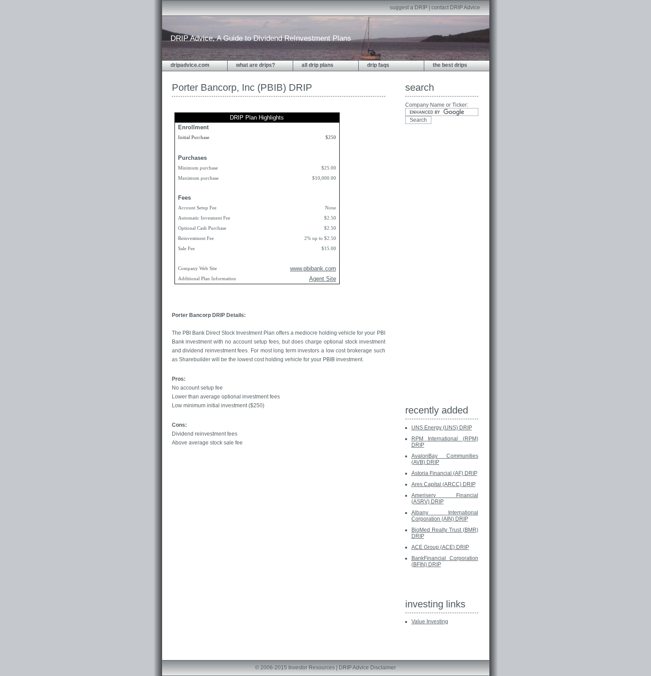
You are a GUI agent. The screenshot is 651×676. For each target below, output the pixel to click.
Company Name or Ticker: (436, 105)
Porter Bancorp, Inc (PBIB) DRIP (242, 87)
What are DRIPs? (255, 65)
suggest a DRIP (408, 7)
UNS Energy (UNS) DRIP (441, 428)
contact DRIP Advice (455, 7)
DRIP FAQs (378, 65)
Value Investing (429, 621)
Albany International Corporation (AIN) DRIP (444, 516)
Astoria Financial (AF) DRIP (444, 473)
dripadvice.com (189, 65)
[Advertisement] (440, 267)
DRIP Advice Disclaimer (367, 667)
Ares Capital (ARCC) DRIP (443, 484)
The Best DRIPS (450, 65)
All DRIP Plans (317, 65)
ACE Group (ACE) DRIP (440, 547)
